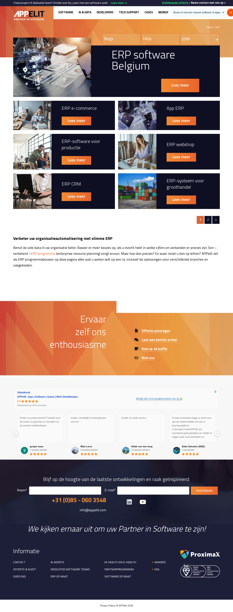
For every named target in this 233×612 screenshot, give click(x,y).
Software (65, 12)
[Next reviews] (217, 434)
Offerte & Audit (24, 569)
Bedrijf (163, 12)
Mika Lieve (86, 446)
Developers (105, 12)
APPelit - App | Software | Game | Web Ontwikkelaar (47, 396)
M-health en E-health (120, 562)
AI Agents (57, 562)
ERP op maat (59, 576)
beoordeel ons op (169, 398)
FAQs (147, 39)
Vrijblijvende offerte (175, 3)
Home (209, 27)
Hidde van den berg (141, 446)
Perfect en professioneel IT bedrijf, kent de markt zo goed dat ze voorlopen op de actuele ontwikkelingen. (40, 422)
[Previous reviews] (16, 434)
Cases (149, 12)
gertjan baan (36, 446)
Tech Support (129, 12)
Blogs (108, 39)
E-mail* (110, 490)
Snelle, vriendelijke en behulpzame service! (88, 420)
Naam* (22, 490)
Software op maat (117, 576)
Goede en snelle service (133, 418)
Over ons (19, 576)
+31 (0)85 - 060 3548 (79, 501)
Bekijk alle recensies (148, 398)
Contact (19, 562)
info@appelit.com (93, 510)
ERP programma (43, 254)
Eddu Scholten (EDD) (193, 446)
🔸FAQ (155, 569)
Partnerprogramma (119, 569)
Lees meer (118, 3)
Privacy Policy (107, 606)
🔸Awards (158, 562)
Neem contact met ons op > (208, 3)
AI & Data (85, 12)
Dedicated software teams (70, 569)
